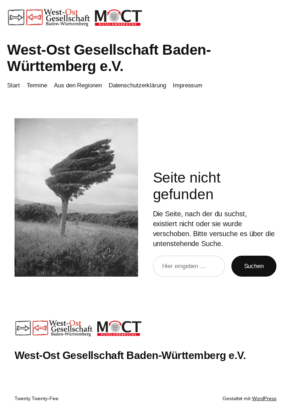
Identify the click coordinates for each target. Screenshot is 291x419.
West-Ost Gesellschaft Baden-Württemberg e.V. (109, 58)
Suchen (254, 266)
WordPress (264, 398)
